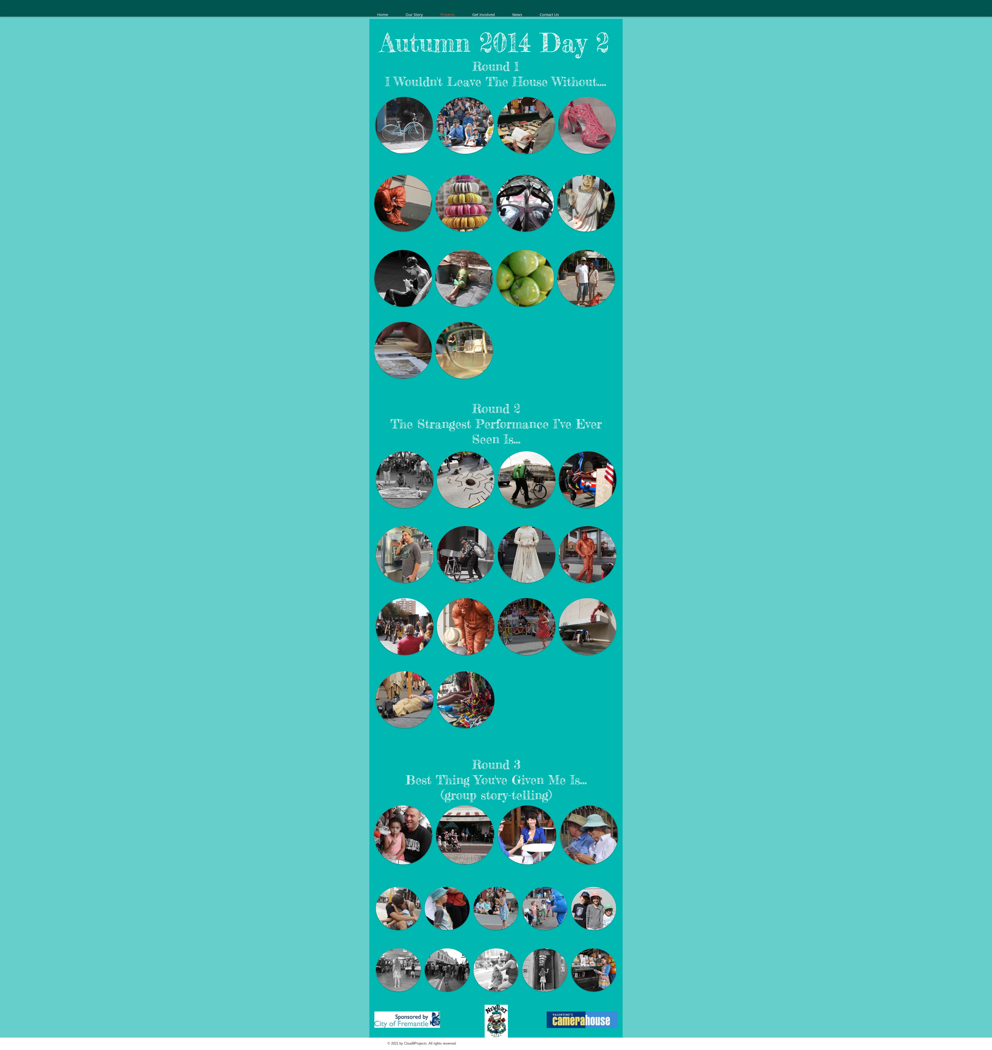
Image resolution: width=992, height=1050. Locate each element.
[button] (404, 125)
